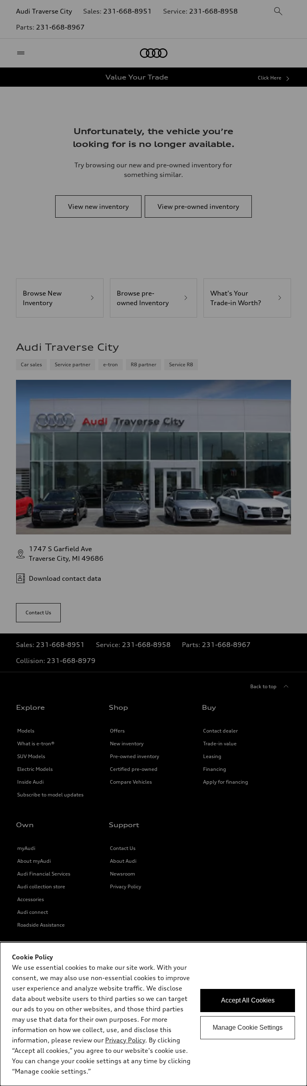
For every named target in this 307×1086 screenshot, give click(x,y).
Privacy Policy (125, 1040)
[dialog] (153, 1014)
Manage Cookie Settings (248, 1027)
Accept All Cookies (248, 1000)
